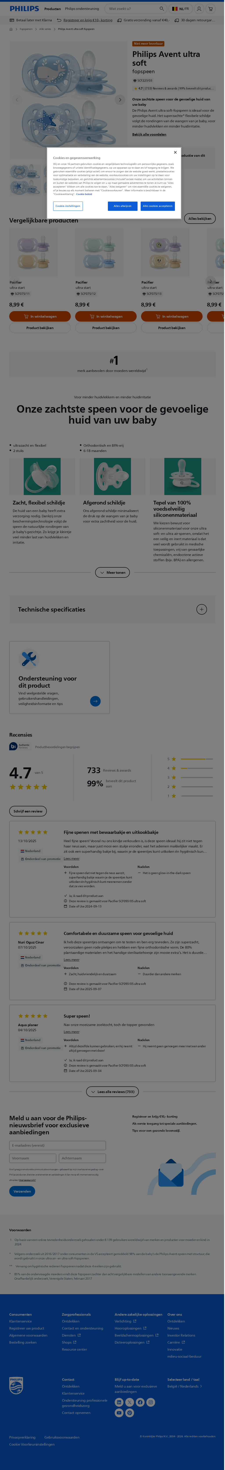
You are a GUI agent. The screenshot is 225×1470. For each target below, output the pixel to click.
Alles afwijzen (123, 206)
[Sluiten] (175, 152)
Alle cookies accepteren (157, 206)
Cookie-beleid (84, 194)
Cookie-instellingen (68, 206)
